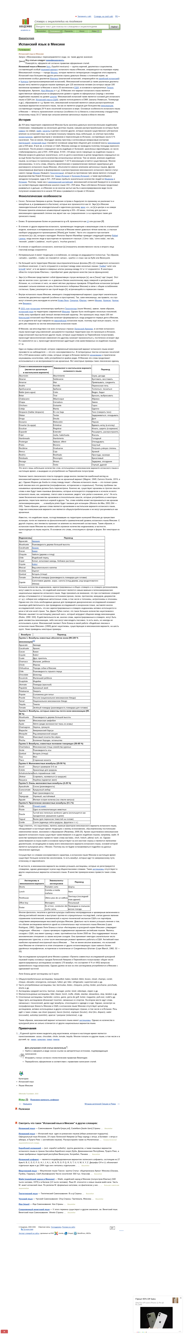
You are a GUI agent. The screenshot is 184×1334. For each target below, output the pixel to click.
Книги (81, 31)
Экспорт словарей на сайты (29, 1233)
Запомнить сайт (84, 16)
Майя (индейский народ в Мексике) (37, 1179)
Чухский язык (26, 1199)
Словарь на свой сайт (103, 16)
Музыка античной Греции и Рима (100, 1104)
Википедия (41, 31)
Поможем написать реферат (44, 1100)
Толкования (55, 31)
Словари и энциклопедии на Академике (58, 21)
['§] (102, 266)
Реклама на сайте (68, 1227)
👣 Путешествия (27, 1229)
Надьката (27, 1104)
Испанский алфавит (29, 1159)
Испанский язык (27, 1128)
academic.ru (25, 30)
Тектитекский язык (28, 1193)
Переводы (68, 31)
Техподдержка (56, 1227)
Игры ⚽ (95, 31)
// (88, 221)
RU (116, 16)
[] (34, 641)
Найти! (114, 27)
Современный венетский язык (34, 1209)
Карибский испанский (30, 1148)
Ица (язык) (24, 1204)
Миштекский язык (28, 1171)
